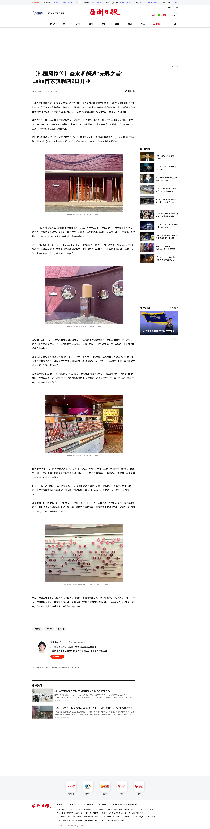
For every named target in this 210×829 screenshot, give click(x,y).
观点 (142, 23)
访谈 (130, 23)
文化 (104, 23)
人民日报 (71, 794)
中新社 (122, 794)
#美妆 (37, 628)
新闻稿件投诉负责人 (133, 804)
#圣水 (49, 628)
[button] (172, 338)
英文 (39, 13)
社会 (91, 23)
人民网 (139, 794)
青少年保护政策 (89, 804)
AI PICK (157, 23)
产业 (78, 23)
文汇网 (105, 794)
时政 (52, 23)
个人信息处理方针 (73, 804)
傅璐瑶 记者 (37, 91)
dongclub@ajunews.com (115, 820)
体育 (117, 23)
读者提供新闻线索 (116, 804)
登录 (173, 15)
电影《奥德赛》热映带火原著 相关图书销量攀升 (74, 647)
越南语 (57, 13)
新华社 (88, 794)
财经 (65, 23)
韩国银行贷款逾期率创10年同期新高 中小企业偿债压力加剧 (79, 651)
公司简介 (60, 804)
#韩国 (61, 628)
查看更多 (56, 656)
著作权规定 (102, 804)
